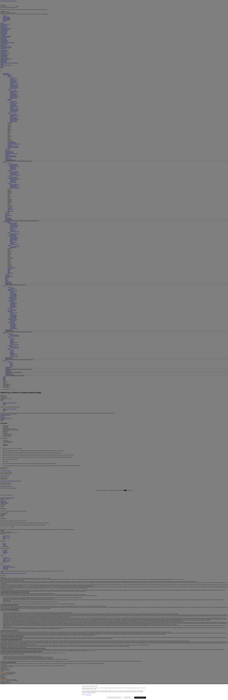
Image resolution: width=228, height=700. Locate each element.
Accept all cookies (140, 697)
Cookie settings (127, 697)
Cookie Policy (88, 694)
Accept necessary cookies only (114, 697)
